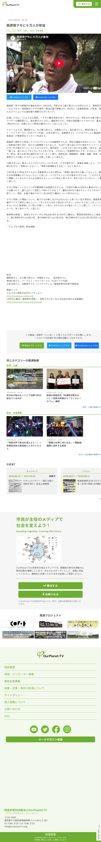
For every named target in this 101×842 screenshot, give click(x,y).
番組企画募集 (12, 681)
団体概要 (9, 667)
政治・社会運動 (36, 30)
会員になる (52, 594)
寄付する (86, 4)
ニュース (11, 30)
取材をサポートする (33, 345)
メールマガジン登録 (50, 739)
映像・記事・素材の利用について (24, 688)
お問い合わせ (12, 709)
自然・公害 (22, 30)
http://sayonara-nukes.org (20, 295)
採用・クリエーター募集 (19, 674)
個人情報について (15, 702)
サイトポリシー (13, 695)
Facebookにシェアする (47, 97)
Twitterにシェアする (20, 97)
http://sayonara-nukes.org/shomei (24, 301)
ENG (7, 716)
